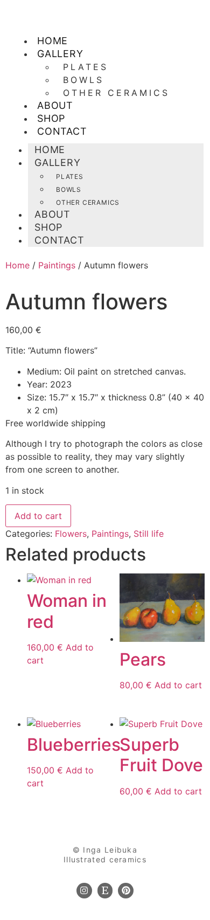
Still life (149, 533)
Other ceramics (116, 92)
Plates (85, 66)
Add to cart (38, 515)
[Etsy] (105, 890)
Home (17, 265)
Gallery (60, 53)
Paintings (56, 265)
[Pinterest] (126, 890)
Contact (62, 131)
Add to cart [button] (178, 685)
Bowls (83, 79)
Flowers (71, 533)
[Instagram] (84, 890)
